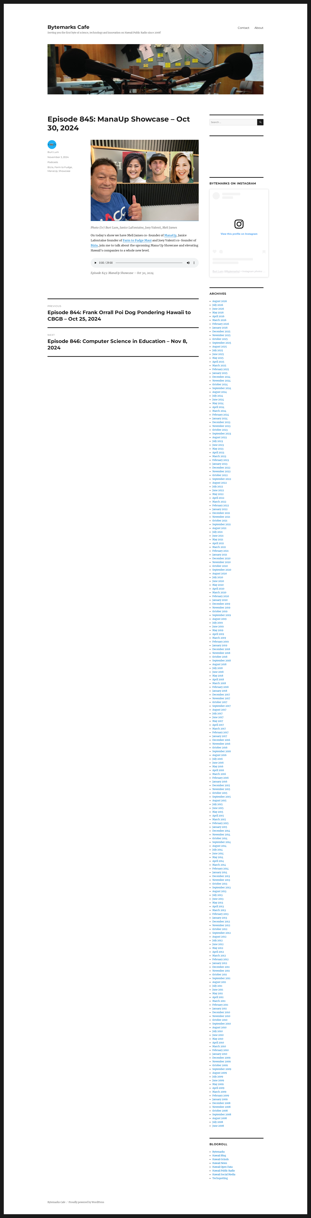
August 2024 (219, 392)
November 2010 (221, 1016)
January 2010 (219, 1054)
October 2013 (219, 883)
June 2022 (218, 490)
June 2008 (218, 1125)
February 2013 (220, 914)
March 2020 (219, 592)
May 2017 (217, 721)
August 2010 (219, 1027)
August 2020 (219, 573)
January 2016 (219, 781)
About (258, 28)
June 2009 (218, 1080)
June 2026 (218, 308)
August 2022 (219, 482)
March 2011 (219, 1001)
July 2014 (217, 849)
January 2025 (219, 373)
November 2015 (221, 789)
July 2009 (217, 1076)
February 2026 (220, 323)
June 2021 (218, 535)
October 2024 (220, 384)
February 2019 (220, 641)
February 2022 (220, 505)
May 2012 (217, 948)
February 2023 (220, 460)
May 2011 (217, 993)
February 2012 (220, 959)
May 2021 (217, 539)
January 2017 (219, 736)
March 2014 (219, 864)
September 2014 (221, 842)
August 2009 (219, 1072)
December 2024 (221, 376)
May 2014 (217, 857)
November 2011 (221, 970)
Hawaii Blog (219, 1155)
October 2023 (219, 429)
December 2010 (221, 1012)
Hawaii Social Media (223, 1174)
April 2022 (218, 497)
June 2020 (218, 581)
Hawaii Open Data (222, 1166)
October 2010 (219, 1019)
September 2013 (221, 887)
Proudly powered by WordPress (86, 1202)
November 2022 (221, 471)
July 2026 (217, 305)
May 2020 (218, 584)
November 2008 (221, 1106)
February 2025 (220, 369)
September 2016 (221, 751)
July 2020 (217, 577)
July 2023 (217, 441)
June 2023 (218, 445)
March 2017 (219, 728)
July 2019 (217, 622)
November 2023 (221, 426)
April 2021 (218, 543)
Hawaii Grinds (220, 1159)
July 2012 (217, 940)
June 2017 (218, 717)
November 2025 (221, 335)
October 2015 (219, 793)
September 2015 (221, 796)
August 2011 (219, 982)
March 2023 (219, 456)
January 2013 (219, 917)
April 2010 (218, 1042)
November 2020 (221, 562)
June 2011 (217, 989)
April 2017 (218, 724)
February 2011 (220, 1004)
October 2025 (220, 339)
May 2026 (218, 312)
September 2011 (221, 978)
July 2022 (217, 486)
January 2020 (219, 600)
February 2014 (220, 868)
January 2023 (219, 463)
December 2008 (221, 1103)
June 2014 (218, 853)
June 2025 (218, 354)
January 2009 (220, 1099)
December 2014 (221, 830)
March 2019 (219, 637)
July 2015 (217, 804)
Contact (243, 28)
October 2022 (220, 475)
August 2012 (219, 936)
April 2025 (218, 361)
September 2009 (221, 1069)
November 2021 (221, 516)
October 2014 (219, 838)
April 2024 (218, 407)
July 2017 (217, 713)
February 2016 (220, 777)
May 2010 (217, 1038)
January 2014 (219, 872)
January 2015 (219, 827)
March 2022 (219, 501)
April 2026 (218, 316)
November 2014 (221, 834)
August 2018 (219, 664)
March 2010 (219, 1046)
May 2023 (217, 448)
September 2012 (221, 932)
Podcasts (53, 162)
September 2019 (221, 615)
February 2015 (220, 823)
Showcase (64, 170)
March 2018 (219, 683)
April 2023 (218, 452)
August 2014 (219, 845)
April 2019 (218, 634)
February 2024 (220, 414)
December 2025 (221, 331)
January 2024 (219, 418)
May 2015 (217, 811)
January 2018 (219, 690)
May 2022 (218, 494)
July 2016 (217, 758)
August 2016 (219, 755)
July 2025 (217, 350)
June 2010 (218, 1035)
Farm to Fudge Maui (137, 240)
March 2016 (219, 774)
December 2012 (221, 921)
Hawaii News (219, 1163)
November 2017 (221, 698)
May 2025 (218, 358)
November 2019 (221, 607)
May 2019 (217, 630)
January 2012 (219, 963)
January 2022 (219, 509)
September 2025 (221, 342)
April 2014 (218, 861)
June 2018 (218, 671)
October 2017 (219, 702)
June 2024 (218, 399)
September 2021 (221, 524)
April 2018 (218, 679)
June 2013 (217, 898)
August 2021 (219, 528)
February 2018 (220, 687)
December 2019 (221, 603)
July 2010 (217, 1031)
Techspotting (220, 1178)
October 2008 (220, 1110)
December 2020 (221, 558)
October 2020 (220, 566)
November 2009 (221, 1061)
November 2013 (221, 880)
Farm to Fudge (63, 167)
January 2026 (220, 327)
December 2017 (221, 694)
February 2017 (220, 732)
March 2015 (219, 819)
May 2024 (218, 403)
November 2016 (221, 743)
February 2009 (220, 1095)
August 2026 (219, 301)
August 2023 (219, 437)
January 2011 (219, 1008)
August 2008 (219, 1118)
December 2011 (221, 967)
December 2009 (221, 1057)
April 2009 (218, 1088)
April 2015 (218, 815)
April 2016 (218, 770)
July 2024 (217, 395)
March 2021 (219, 547)
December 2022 (221, 467)
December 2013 (221, 876)
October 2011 (219, 974)
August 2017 (219, 709)
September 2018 (221, 660)
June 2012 (218, 944)
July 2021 (217, 532)
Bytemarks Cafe (68, 27)
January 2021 (219, 554)
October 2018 (219, 656)
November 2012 (221, 925)
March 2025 (219, 365)
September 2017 (221, 706)
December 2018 (221, 649)
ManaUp (170, 235)
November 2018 (221, 653)
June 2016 (218, 762)
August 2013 (219, 891)
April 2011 (218, 997)
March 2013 (219, 910)
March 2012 (219, 955)
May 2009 (218, 1084)
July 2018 (217, 668)
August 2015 (219, 800)
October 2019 (219, 611)
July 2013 (217, 895)
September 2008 (221, 1114)
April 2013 (218, 906)
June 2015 (218, 808)
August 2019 (219, 619)
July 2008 (217, 1122)
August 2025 (219, 346)
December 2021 (221, 513)
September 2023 (221, 433)
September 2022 (221, 479)
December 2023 (221, 422)
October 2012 (219, 929)
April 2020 (218, 588)
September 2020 (221, 569)
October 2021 (219, 520)
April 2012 (218, 951)
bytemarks (233, 271)
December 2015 (221, 785)
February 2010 (220, 1050)
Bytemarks (218, 1151)
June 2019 (218, 626)
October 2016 (219, 747)
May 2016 (217, 766)
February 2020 (220, 596)
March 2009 (219, 1091)
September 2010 (221, 1023)
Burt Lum (53, 152)
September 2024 (221, 388)
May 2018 (217, 675)
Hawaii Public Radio (223, 1170)
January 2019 (219, 645)
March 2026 (219, 320)
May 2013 (217, 902)
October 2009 (220, 1065)
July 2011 (217, 985)
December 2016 (221, 740)
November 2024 (221, 380)
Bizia (94, 245)
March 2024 (219, 410)
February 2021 (220, 550)
